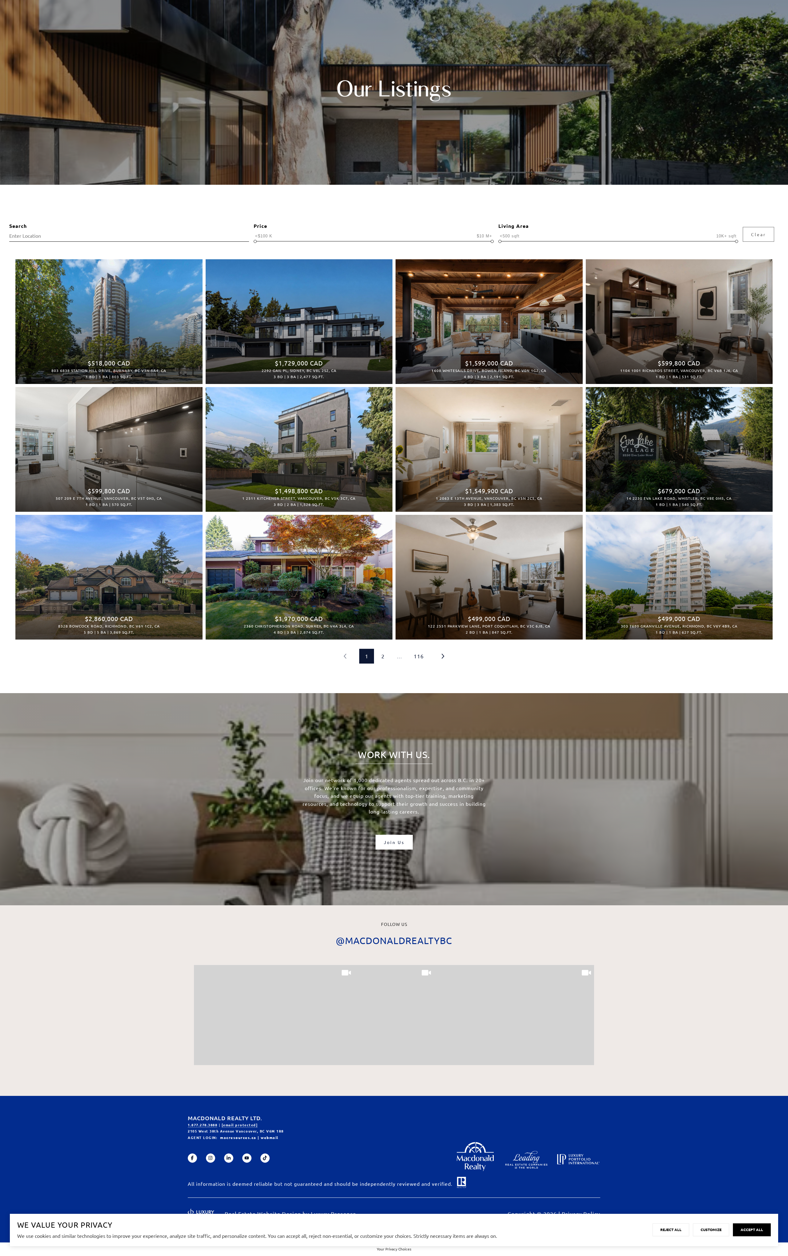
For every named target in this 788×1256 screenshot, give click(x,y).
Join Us (394, 842)
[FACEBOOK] (192, 1158)
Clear (758, 234)
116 (419, 656)
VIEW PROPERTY (108, 318)
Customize (711, 1229)
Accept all (752, 1229)
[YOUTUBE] (246, 1158)
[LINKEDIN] (228, 1158)
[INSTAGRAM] (210, 1158)
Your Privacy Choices (394, 1248)
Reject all (670, 1229)
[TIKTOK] (265, 1158)
